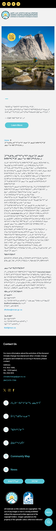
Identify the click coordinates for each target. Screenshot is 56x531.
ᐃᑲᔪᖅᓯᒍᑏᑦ (17, 443)
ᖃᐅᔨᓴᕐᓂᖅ (17, 429)
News (14, 469)
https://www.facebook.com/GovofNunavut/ (14, 390)
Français (9, 4)
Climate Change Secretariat (19, 14)
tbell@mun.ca (10, 328)
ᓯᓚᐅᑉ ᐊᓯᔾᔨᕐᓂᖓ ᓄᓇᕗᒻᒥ (26, 403)
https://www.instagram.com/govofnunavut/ (9, 390)
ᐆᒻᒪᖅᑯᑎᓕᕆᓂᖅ (20, 416)
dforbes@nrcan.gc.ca (13, 310)
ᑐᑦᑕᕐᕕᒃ (35, 481)
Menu (48, 512)
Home (6, 140)
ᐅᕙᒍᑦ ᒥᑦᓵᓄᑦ (13, 481)
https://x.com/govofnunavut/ (4, 390)
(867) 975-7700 (9, 380)
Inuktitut (18, 4)
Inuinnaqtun (13, 4)
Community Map (20, 456)
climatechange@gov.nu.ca (14, 377)
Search (49, 522)
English (4, 4)
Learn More (16, 125)
